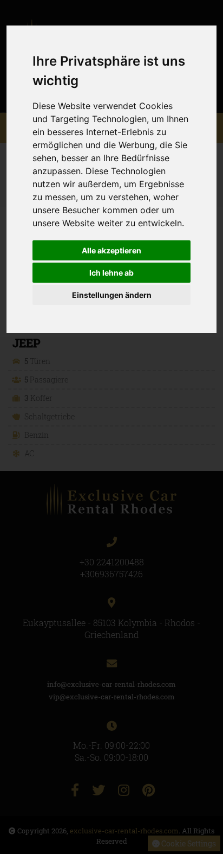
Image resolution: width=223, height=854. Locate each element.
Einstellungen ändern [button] (112, 294)
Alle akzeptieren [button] (111, 250)
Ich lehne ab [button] (111, 272)
